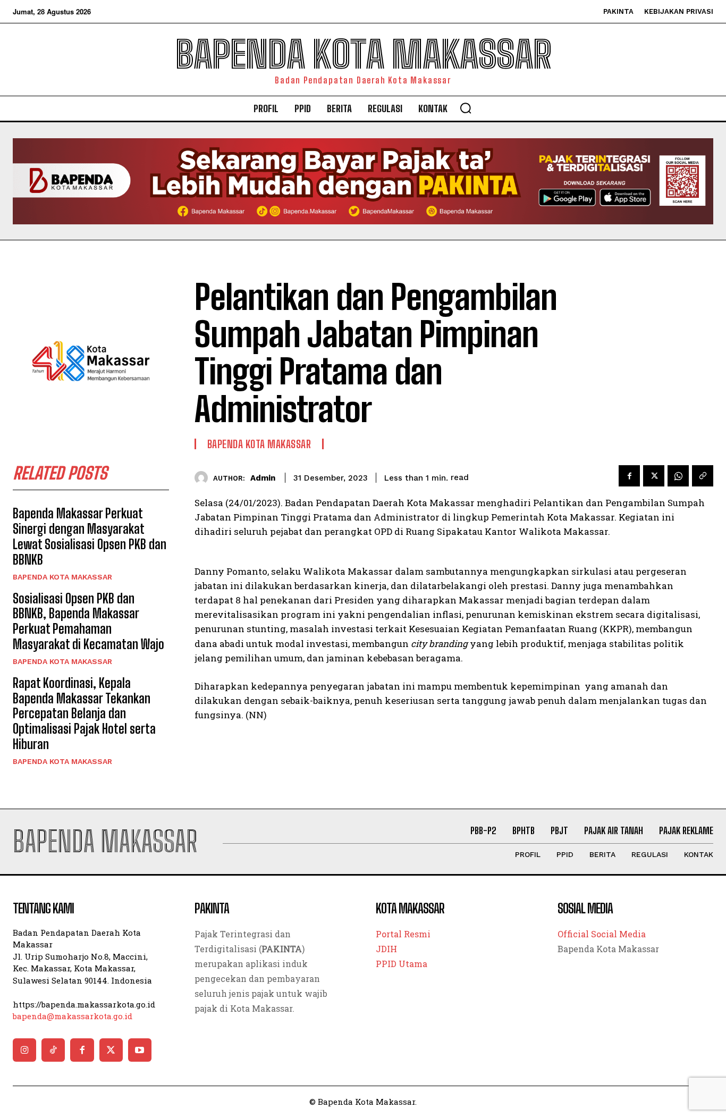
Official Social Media (602, 933)
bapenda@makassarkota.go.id (72, 1016)
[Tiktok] (53, 1050)
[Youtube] (139, 1050)
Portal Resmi (403, 933)
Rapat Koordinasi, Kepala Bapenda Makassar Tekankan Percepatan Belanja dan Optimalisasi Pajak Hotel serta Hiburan (84, 713)
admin (262, 478)
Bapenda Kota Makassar (62, 577)
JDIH (386, 948)
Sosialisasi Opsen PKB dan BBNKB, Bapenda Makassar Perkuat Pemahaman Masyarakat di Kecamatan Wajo (88, 621)
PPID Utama (401, 963)
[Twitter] (653, 475)
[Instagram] (24, 1050)
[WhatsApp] (678, 475)
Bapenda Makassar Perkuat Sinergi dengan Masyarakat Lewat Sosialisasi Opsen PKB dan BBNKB (89, 536)
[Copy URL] (702, 475)
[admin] (204, 477)
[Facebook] (629, 475)
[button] (465, 108)
